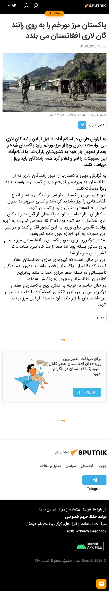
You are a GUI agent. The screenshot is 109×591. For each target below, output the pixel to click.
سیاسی (71, 466)
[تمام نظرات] (101, 584)
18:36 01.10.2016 (93, 46)
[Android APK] (89, 547)
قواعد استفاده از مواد (74, 509)
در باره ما (99, 509)
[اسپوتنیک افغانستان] (96, 8)
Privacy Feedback (91, 531)
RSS (70, 531)
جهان (100, 318)
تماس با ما (47, 509)
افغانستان (87, 466)
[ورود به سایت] (36, 6)
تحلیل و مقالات (50, 466)
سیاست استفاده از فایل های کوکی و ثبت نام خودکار (66, 524)
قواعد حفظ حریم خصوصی (85, 516)
